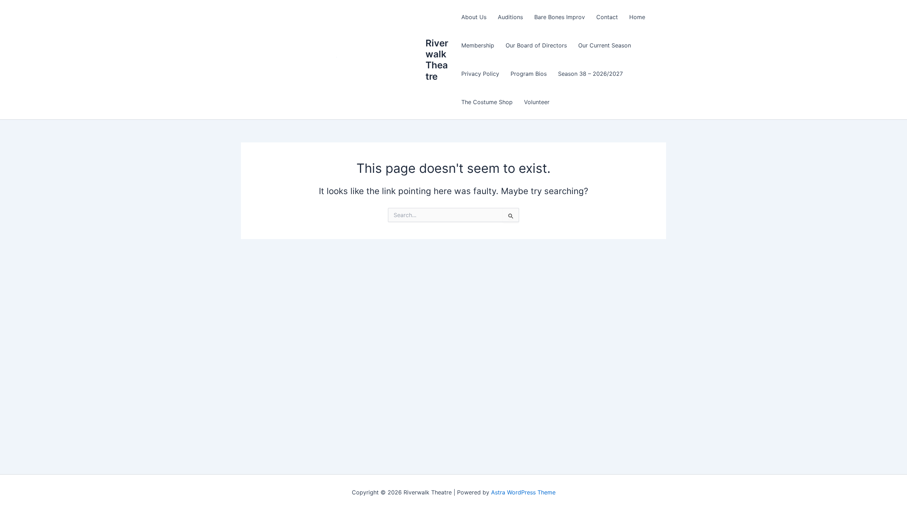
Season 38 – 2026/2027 (590, 73)
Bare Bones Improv (559, 17)
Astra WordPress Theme (523, 492)
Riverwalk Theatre (437, 60)
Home (637, 17)
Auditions (510, 17)
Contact (607, 17)
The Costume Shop (487, 102)
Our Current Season (604, 45)
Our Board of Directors (536, 45)
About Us (473, 17)
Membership (477, 45)
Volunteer (537, 102)
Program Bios (529, 73)
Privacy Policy (480, 73)
